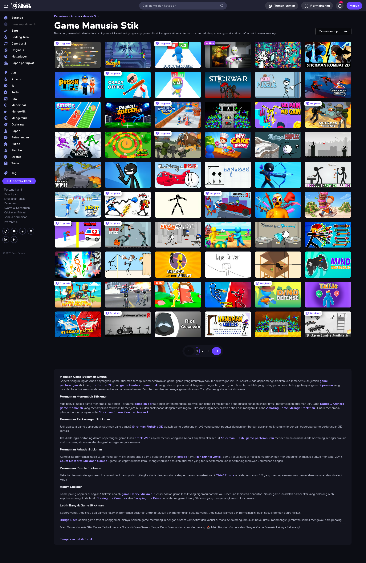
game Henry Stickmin (136, 494)
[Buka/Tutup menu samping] (6, 5)
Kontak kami (22, 181)
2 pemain (326, 385)
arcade (182, 457)
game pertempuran (260, 438)
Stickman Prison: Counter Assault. (124, 412)
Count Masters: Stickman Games (83, 461)
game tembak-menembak (139, 385)
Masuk (354, 6)
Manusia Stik (91, 16)
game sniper (143, 404)
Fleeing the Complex (111, 498)
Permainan (61, 16)
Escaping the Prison (148, 498)
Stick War (142, 438)
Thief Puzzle (225, 475)
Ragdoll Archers (332, 404)
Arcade (75, 16)
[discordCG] (30, 231)
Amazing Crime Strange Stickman (290, 408)
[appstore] (22, 231)
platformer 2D (102, 385)
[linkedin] (5, 239)
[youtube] (14, 231)
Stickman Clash (232, 438)
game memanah (71, 408)
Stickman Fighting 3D (147, 427)
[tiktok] (5, 231)
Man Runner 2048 (208, 457)
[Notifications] (340, 6)
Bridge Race (69, 520)
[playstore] (14, 239)
